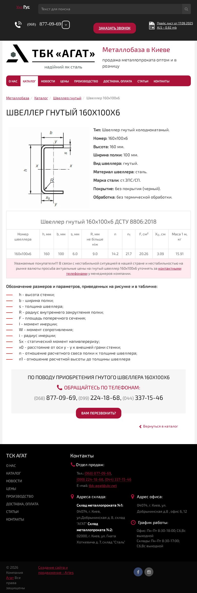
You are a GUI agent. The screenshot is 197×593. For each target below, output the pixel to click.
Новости (48, 81)
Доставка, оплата (117, 81)
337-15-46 (143, 397)
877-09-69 (55, 397)
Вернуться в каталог (160, 426)
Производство (86, 81)
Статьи (142, 81)
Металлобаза (17, 98)
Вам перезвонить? (98, 413)
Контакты (161, 81)
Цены (64, 81)
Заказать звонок (115, 28)
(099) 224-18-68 (90, 479)
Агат (10, 577)
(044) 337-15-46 (118, 479)
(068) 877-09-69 (98, 473)
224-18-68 (99, 397)
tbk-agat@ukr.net (103, 485)
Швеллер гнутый (67, 98)
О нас (13, 81)
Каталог (29, 81)
